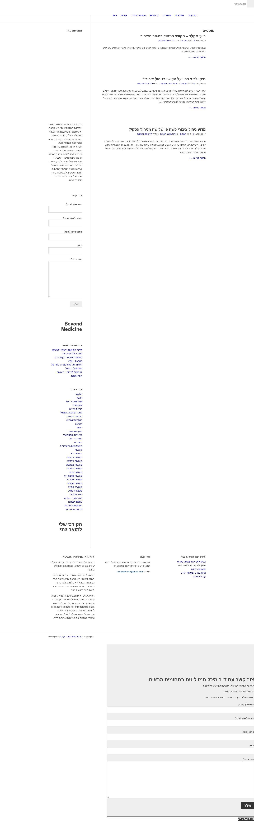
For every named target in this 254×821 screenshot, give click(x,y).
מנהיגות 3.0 (76, 453)
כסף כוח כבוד (75, 438)
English (78, 394)
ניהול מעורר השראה (169, 83)
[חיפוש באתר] (202, 15)
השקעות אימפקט (74, 420)
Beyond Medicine (71, 326)
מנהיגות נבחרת (74, 468)
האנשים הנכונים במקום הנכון (68, 357)
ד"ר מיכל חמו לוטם (166, 40)
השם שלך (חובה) (74, 204)
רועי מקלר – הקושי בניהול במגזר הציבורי (172, 35)
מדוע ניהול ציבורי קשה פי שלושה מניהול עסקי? (167, 129)
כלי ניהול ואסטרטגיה (72, 434)
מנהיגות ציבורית (74, 479)
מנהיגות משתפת (74, 464)
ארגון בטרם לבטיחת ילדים (193, 572)
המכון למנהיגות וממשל (71, 412)
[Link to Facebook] (203, 636)
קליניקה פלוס (199, 576)
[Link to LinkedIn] (197, 636)
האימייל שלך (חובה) (72, 218)
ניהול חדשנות (76, 494)
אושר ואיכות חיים (74, 401)
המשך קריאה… (197, 57)
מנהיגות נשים (75, 472)
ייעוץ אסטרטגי (75, 431)
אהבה (79, 397)
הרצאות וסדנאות (74, 416)
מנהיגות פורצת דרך (73, 475)
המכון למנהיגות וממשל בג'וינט (191, 561)
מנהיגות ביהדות (74, 457)
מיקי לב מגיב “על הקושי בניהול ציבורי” (174, 78)
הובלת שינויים (75, 408)
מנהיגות (78, 449)
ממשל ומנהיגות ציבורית (71, 446)
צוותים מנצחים (75, 501)
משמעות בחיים (75, 490)
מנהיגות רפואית (74, 483)
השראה (78, 423)
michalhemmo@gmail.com (130, 571)
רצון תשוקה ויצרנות (73, 505)
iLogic (62, 636)
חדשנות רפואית (198, 569)
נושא (79, 245)
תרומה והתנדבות (74, 509)
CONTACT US (246, 819)
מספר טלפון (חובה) (73, 231)
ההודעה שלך (76, 259)
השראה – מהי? (75, 361)
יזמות (79, 427)
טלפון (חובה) (248, 731)
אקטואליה (77, 405)
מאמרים (78, 442)
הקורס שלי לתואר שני (70, 526)
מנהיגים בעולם (75, 486)
